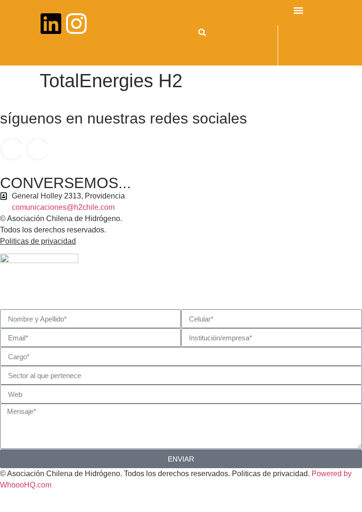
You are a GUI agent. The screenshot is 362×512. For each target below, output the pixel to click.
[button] (202, 32)
